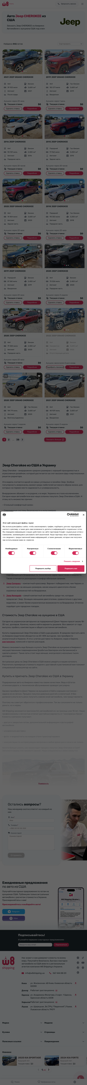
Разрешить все (71, 568)
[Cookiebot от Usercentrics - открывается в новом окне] (69, 514)
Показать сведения (72, 561)
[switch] (33, 553)
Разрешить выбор (43, 568)
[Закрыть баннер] (83, 515)
